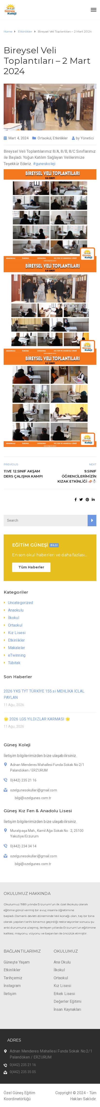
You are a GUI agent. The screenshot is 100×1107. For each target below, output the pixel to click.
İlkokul (13, 617)
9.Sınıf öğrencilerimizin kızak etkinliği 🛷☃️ (77, 476)
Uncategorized (20, 602)
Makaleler (16, 647)
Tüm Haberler (31, 567)
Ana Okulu (62, 962)
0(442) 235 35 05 (23, 1072)
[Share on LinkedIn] (93, 500)
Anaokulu (16, 610)
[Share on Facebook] (76, 500)
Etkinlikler (60, 138)
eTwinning (16, 655)
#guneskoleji (44, 163)
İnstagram (12, 985)
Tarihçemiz (13, 978)
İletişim (10, 993)
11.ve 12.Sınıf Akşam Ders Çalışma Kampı (23, 473)
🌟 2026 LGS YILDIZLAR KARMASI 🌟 (37, 719)
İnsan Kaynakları (67, 1009)
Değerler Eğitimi (68, 1001)
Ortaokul (44, 138)
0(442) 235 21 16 (23, 1065)
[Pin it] (87, 500)
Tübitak (14, 663)
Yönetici (87, 138)
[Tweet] (81, 500)
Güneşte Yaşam (17, 962)
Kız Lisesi (16, 632)
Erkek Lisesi (64, 993)
